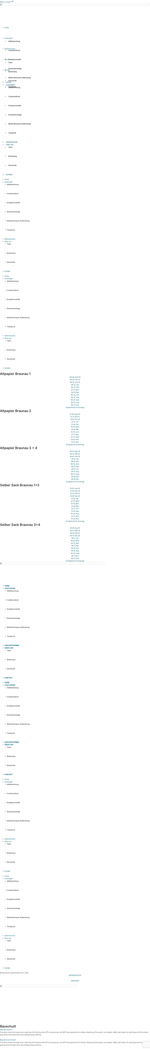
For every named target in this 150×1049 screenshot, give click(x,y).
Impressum (75, 981)
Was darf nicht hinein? (8, 1040)
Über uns (8, 242)
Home (7, 27)
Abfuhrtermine (10, 49)
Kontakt (7, 70)
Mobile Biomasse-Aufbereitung (19, 124)
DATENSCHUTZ (75, 975)
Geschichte (12, 165)
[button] (75, 1029)
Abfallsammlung (14, 41)
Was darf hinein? (6, 1030)
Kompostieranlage (15, 115)
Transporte (12, 133)
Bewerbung (12, 71)
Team (10, 62)
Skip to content (5, 2)
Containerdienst (14, 50)
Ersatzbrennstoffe (14, 106)
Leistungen (9, 182)
